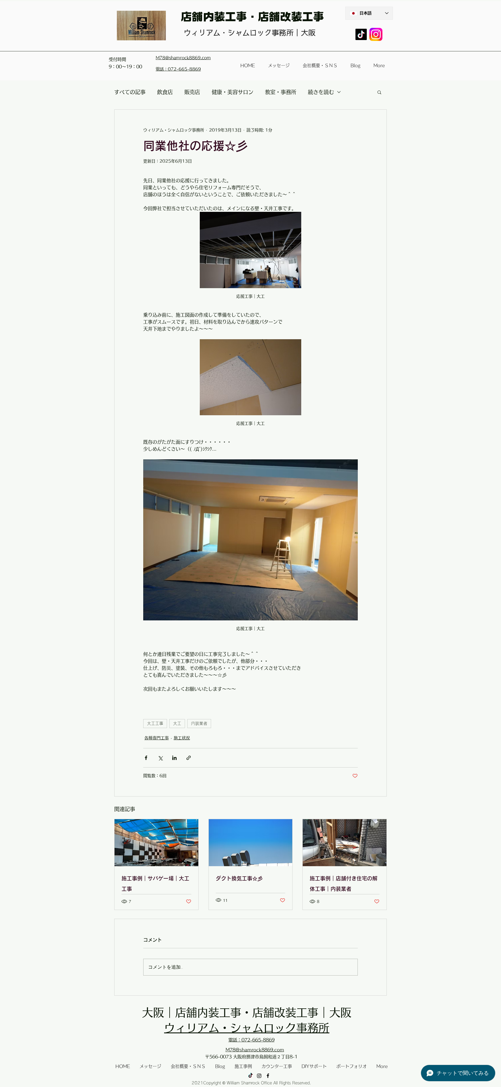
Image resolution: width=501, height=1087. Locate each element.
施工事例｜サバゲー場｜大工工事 (155, 883)
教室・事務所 (280, 92)
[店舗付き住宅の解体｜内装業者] (344, 842)
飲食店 (165, 92)
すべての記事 (130, 92)
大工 (177, 723)
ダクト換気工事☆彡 (239, 878)
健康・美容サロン (232, 92)
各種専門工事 (156, 738)
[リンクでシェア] (188, 758)
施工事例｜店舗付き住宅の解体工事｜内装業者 (343, 883)
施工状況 (182, 738)
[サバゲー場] (156, 842)
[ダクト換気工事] (251, 842)
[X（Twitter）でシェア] (160, 758)
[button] (379, 92)
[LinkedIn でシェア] (174, 758)
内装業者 (199, 723)
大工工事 (155, 723)
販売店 (192, 92)
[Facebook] (268, 1076)
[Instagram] (259, 1076)
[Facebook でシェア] (146, 758)
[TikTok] (361, 34)
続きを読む (321, 92)
